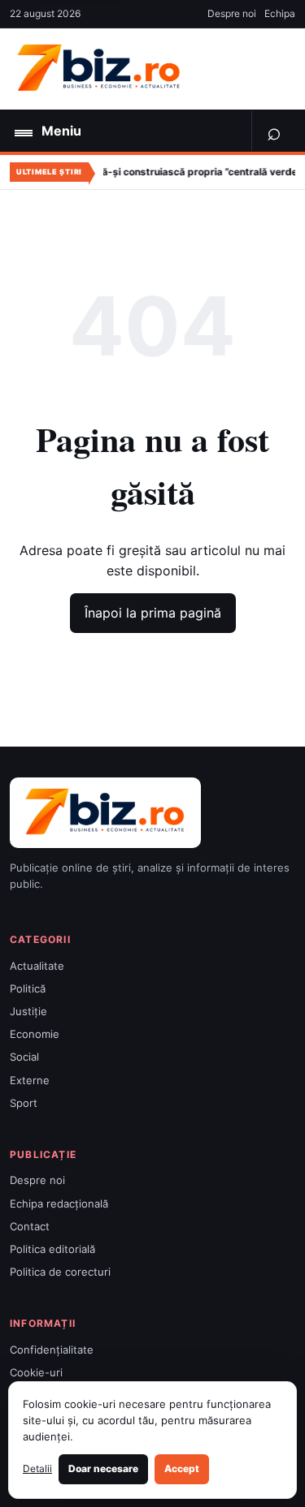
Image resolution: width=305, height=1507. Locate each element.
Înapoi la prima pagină (153, 613)
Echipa (279, 13)
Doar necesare (103, 1468)
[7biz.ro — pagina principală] (99, 69)
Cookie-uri (36, 1372)
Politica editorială (52, 1248)
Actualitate (37, 965)
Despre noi (231, 13)
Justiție (28, 1011)
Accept (181, 1468)
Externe (30, 1080)
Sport (23, 1102)
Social (24, 1056)
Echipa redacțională (59, 1203)
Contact (30, 1226)
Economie (34, 1033)
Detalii (37, 1468)
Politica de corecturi (60, 1271)
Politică (28, 988)
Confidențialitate (52, 1349)
